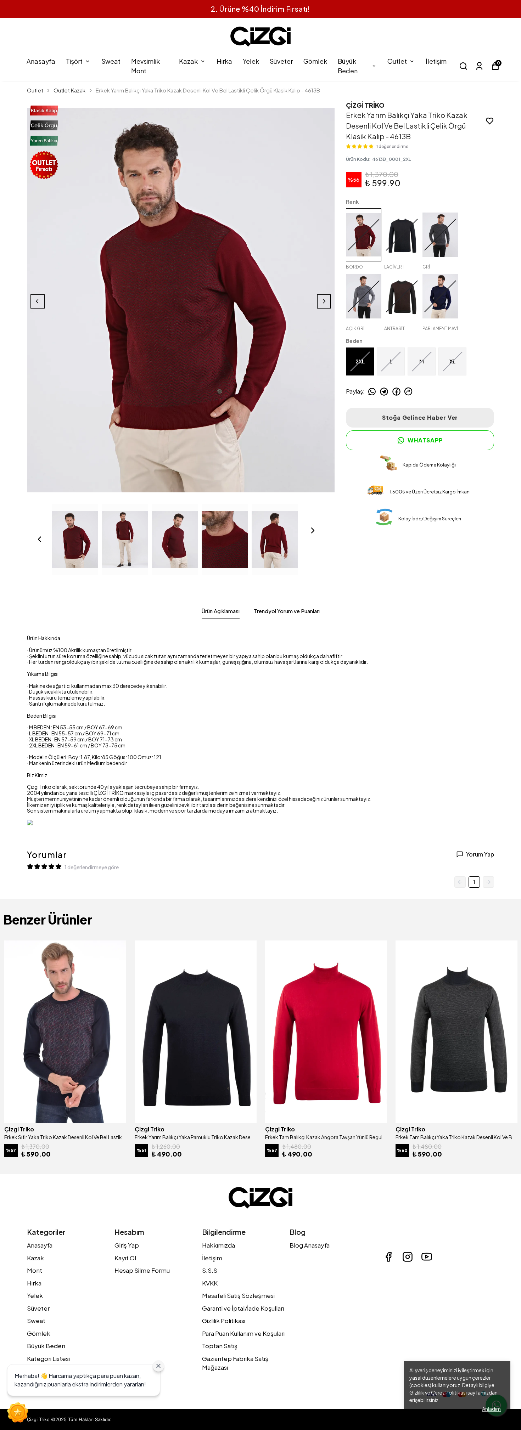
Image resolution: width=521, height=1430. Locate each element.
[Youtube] (426, 1256)
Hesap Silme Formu (142, 1270)
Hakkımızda (218, 1245)
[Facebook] (388, 1256)
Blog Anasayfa (310, 1245)
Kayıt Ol (125, 1258)
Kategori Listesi (48, 1358)
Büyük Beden (348, 66)
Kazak (188, 61)
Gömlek (315, 61)
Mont (34, 1270)
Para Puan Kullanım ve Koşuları (243, 1333)
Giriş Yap (126, 1245)
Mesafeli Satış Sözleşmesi (238, 1295)
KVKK (210, 1283)
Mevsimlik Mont (145, 66)
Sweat (111, 61)
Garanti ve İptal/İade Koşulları (243, 1308)
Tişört (74, 61)
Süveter (281, 61)
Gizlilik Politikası (223, 1320)
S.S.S (209, 1270)
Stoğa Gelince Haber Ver (420, 417)
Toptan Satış (219, 1346)
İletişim (436, 61)
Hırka (224, 61)
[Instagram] (407, 1256)
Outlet (397, 61)
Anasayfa (41, 61)
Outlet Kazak (69, 90)
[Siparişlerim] (479, 66)
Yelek (251, 61)
